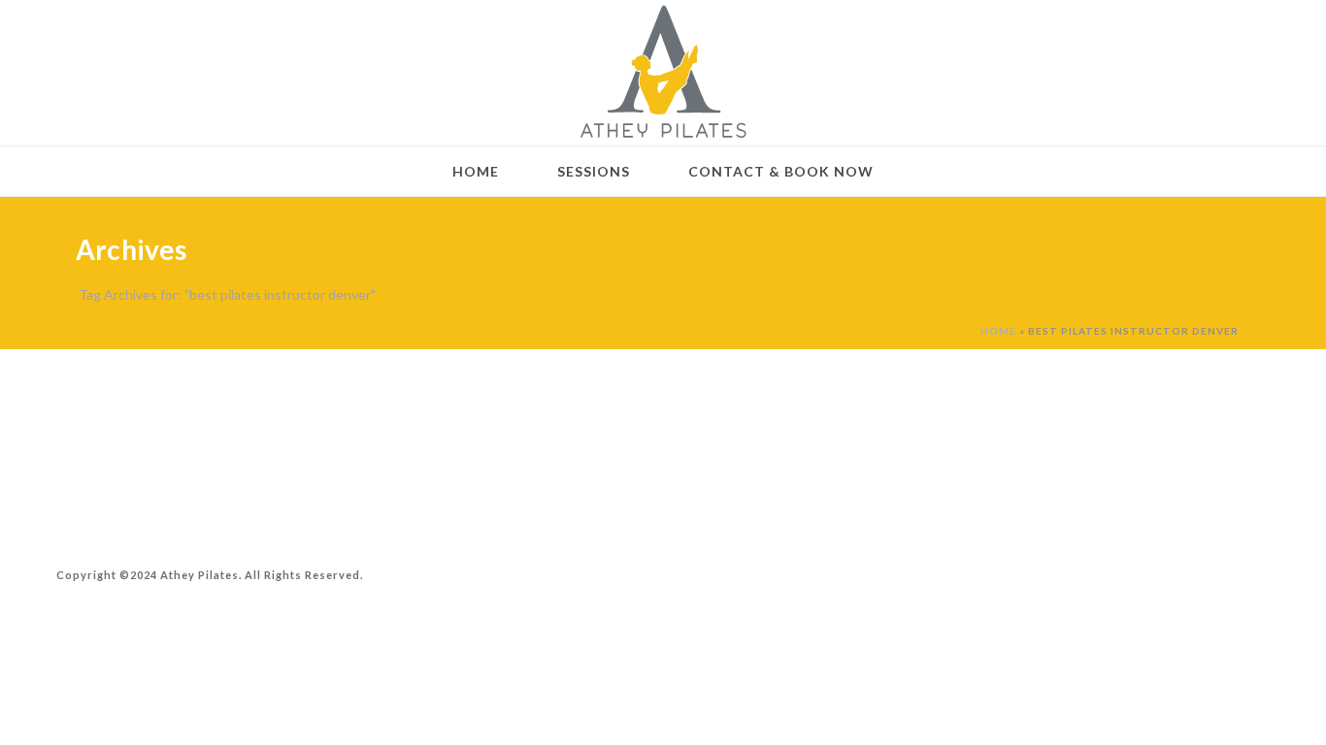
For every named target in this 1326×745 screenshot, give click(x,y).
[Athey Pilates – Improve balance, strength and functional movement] (663, 73)
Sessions (593, 171)
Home (475, 171)
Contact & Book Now (781, 171)
